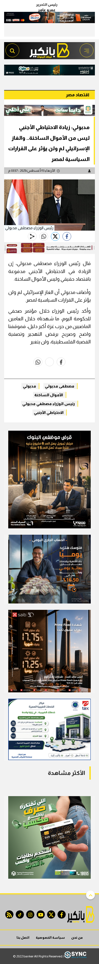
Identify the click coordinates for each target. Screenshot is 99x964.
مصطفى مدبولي (59, 386)
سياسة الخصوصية (50, 938)
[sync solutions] (75, 956)
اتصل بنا (22, 938)
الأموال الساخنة (48, 395)
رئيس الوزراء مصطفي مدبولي (48, 404)
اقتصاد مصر (77, 94)
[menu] (87, 50)
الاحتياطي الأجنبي (49, 412)
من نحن (77, 938)
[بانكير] (49, 49)
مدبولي (29, 386)
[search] (12, 50)
